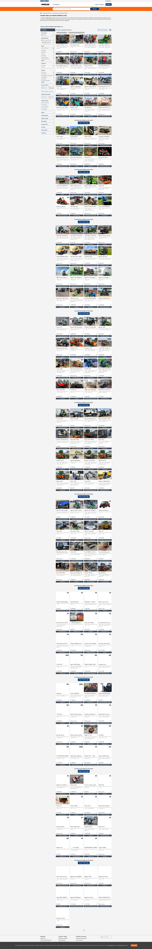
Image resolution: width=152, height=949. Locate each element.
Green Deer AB (76, 244)
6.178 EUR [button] (72, 114)
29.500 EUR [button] (101, 579)
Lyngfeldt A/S (62, 539)
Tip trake (43, 127)
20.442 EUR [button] (101, 425)
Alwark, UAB (63, 702)
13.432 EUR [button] (101, 305)
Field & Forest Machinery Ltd (63, 116)
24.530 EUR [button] (101, 517)
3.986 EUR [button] (72, 467)
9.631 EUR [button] (101, 51)
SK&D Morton (62, 306)
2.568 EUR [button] (101, 164)
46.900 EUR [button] (59, 488)
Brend (42, 46)
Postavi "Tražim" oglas (84, 122)
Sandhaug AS (90, 145)
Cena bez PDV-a (45, 85)
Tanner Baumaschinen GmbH (105, 116)
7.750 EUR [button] (72, 700)
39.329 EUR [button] (59, 375)
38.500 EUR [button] (87, 579)
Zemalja (43, 70)
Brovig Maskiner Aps (104, 398)
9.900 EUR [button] (72, 517)
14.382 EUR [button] (101, 538)
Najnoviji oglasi (44, 100)
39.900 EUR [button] (101, 354)
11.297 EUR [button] (87, 242)
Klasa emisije (44, 130)
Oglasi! (109, 4)
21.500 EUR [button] (101, 629)
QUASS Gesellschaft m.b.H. (62, 265)
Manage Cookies (111, 945)
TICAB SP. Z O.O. (62, 673)
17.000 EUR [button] (87, 700)
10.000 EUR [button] (59, 721)
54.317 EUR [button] (59, 114)
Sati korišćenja (44, 115)
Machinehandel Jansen (77, 377)
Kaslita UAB (63, 723)
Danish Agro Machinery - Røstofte (63, 377)
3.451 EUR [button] (72, 854)
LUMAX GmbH (90, 448)
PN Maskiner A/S (105, 215)
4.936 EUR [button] (87, 488)
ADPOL (76, 610)
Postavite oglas (62, 940)
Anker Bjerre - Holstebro (105, 53)
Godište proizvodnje (45, 94)
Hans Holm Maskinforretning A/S (77, 95)
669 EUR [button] (58, 904)
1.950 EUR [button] (87, 608)
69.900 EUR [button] (101, 467)
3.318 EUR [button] (72, 93)
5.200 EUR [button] (72, 762)
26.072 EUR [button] (87, 762)
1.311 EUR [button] (72, 904)
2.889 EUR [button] (101, 883)
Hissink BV (105, 244)
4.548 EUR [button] (72, 741)
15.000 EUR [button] (59, 164)
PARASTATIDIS (104, 448)
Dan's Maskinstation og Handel (90, 74)
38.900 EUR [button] (87, 446)
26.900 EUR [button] (73, 334)
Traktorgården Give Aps (105, 835)
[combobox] (101, 937)
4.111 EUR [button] (87, 517)
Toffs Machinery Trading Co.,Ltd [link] (104, 539)
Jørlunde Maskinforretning (104, 673)
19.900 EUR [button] (73, 396)
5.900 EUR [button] (72, 608)
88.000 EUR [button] (87, 164)
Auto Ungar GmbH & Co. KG (63, 74)
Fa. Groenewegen (91, 560)
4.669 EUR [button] (58, 538)
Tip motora (43, 132)
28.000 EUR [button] (59, 396)
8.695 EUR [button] (87, 51)
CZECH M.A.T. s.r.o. (76, 116)
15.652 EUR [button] (87, 671)
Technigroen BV (62, 145)
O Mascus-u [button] (43, 938)
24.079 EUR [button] (101, 72)
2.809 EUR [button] (87, 854)
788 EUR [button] (72, 629)
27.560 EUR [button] (59, 671)
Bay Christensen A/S (104, 194)
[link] (62, 39)
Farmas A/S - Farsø (91, 793)
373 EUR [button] (58, 854)
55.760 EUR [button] (87, 812)
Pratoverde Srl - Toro (104, 631)
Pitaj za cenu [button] (73, 51)
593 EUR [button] (58, 608)
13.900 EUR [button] (73, 791)
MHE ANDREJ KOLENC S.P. (62, 53)
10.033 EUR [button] (87, 305)
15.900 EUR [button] (59, 192)
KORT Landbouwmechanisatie (62, 244)
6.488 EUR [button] (72, 213)
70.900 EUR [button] (59, 467)
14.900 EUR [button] (101, 375)
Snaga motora (44, 124)
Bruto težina (44, 121)
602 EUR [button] (86, 791)
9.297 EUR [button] (101, 192)
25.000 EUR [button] (59, 650)
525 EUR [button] (101, 700)
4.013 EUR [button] (87, 629)
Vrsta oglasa (44, 32)
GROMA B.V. (77, 306)
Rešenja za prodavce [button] (63, 938)
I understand (134, 945)
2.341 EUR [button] (87, 93)
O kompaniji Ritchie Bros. (46, 940)
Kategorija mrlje (44, 38)
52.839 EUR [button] (101, 213)
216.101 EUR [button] (102, 650)
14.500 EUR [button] (73, 305)
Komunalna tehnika (47, 13)
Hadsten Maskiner (76, 215)
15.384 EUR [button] (101, 741)
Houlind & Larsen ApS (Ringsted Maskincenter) (107, 723)
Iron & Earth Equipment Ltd (105, 306)
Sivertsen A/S (90, 53)
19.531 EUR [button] (87, 72)
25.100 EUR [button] (87, 467)
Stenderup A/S (90, 306)
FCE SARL (62, 194)
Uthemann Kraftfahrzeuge (76, 448)
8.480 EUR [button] (72, 833)
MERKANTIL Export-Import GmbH (91, 265)
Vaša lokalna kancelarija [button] (81, 938)
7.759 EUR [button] (101, 396)
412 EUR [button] (58, 517)
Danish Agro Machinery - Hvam (62, 610)
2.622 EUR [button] (58, 213)
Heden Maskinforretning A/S (63, 286)
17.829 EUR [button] (59, 791)
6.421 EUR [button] (58, 812)
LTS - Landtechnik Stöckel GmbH (90, 610)
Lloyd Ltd (76, 145)
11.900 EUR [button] (101, 93)
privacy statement (121, 945)
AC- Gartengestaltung (91, 581)
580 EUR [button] (72, 488)
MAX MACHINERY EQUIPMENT (76, 702)
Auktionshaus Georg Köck (62, 166)
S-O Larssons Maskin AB (91, 539)
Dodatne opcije (44, 118)
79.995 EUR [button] (73, 558)
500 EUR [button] (58, 446)
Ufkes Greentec (90, 116)
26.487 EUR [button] (59, 629)
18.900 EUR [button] (59, 72)
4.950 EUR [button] (101, 833)
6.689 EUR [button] (101, 558)
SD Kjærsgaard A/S (91, 377)
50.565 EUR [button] (101, 721)
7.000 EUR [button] (87, 741)
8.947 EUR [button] (72, 242)
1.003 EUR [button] (87, 396)
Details (42, 112)
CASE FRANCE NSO (105, 377)
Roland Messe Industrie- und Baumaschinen (92, 519)
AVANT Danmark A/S (62, 631)
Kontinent (43, 63)
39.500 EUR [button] (59, 242)
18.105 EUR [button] (87, 334)
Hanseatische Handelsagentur (62, 448)
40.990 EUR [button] (59, 700)
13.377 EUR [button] (59, 762)
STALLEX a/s (105, 610)
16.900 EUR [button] (73, 671)
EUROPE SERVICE (91, 743)
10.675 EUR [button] (87, 192)
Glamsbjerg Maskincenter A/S (62, 336)
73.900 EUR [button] (59, 51)
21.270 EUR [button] (73, 538)
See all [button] (42, 60)
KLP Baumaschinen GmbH (104, 145)
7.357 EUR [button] (58, 93)
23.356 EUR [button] (73, 650)
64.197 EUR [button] (101, 671)
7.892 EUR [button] (101, 762)
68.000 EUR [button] (87, 558)
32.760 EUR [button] (73, 354)
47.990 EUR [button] (87, 263)
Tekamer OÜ (62, 398)
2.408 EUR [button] (72, 812)
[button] (47, 30)
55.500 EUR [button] (87, 354)
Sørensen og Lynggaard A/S (105, 166)
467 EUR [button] (72, 425)
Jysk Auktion (77, 53)
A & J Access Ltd (76, 427)
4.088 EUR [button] (72, 579)
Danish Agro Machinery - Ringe (104, 702)
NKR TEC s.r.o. (90, 166)
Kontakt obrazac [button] (79, 940)
